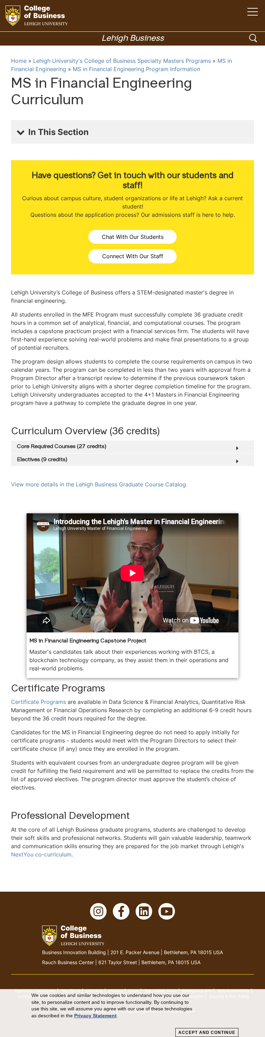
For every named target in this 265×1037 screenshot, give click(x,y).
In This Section (58, 132)
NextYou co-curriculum (41, 854)
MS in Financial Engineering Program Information (136, 69)
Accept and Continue (206, 1032)
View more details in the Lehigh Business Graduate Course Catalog (98, 484)
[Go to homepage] (37, 16)
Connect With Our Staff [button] (132, 256)
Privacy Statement (95, 1015)
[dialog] (132, 1013)
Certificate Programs (38, 702)
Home (19, 61)
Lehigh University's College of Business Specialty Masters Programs (122, 61)
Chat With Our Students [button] (133, 237)
